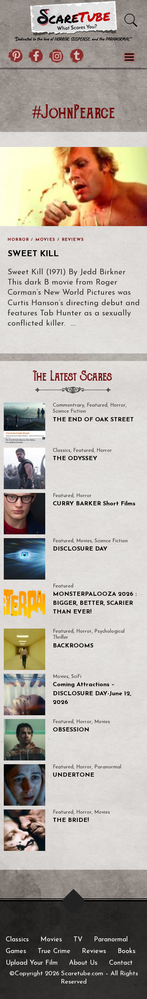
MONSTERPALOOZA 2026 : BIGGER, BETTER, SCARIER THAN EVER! (95, 603)
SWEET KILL (33, 254)
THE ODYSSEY (75, 459)
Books (127, 951)
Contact (121, 963)
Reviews (73, 240)
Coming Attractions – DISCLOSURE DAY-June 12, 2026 (92, 693)
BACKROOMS (73, 646)
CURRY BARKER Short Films (94, 504)
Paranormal (107, 767)
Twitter (77, 57)
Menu (129, 57)
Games (16, 951)
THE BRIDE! (71, 820)
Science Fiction (69, 411)
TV (78, 939)
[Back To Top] (73, 902)
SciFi (76, 676)
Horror (18, 240)
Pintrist (16, 57)
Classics (61, 450)
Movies (45, 240)
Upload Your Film (32, 963)
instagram (56, 57)
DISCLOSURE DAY (80, 549)
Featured (97, 405)
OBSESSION (71, 730)
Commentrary (68, 405)
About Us (83, 963)
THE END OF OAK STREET (93, 420)
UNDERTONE (73, 775)
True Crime (54, 951)
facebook (36, 57)
